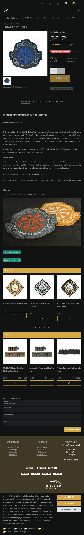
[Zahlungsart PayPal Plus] (46, 474)
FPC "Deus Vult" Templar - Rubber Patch (68, 305)
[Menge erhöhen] (59, 71)
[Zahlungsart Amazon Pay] (25, 474)
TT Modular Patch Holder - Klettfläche (69, 369)
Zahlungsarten (13, 452)
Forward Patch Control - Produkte (12, 260)
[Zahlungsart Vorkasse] (52, 468)
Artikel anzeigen (15, 315)
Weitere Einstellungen (20, 532)
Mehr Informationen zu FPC (12, 252)
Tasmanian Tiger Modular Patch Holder (42, 369)
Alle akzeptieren (69, 497)
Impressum (16, 521)
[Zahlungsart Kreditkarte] (41, 468)
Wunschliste (76, 51)
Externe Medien (32, 529)
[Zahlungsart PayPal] (35, 474)
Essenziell (9, 529)
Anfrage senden (74, 429)
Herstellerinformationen (54, 102)
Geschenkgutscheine (42, 454)
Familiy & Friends (42, 450)
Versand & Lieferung (13, 447)
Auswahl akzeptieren (69, 509)
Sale (42, 457)
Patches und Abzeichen (57, 18)
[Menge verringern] (63, 71)
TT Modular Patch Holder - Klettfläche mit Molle (14, 369)
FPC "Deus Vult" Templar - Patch (15, 303)
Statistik (20, 529)
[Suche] (58, 4)
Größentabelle (42, 452)
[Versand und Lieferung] (57, 474)
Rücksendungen (13, 450)
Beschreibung (25, 102)
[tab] (25, 102)
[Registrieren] (50, 4)
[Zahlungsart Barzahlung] (30, 468)
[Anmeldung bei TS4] (42, 4)
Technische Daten (38, 102)
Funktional (9, 532)
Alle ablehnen (69, 503)
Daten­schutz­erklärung (18, 524)
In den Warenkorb (61, 78)
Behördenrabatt (13, 454)
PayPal (43, 529)
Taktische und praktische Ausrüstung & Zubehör (33, 18)
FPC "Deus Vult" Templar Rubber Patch (40, 305)
